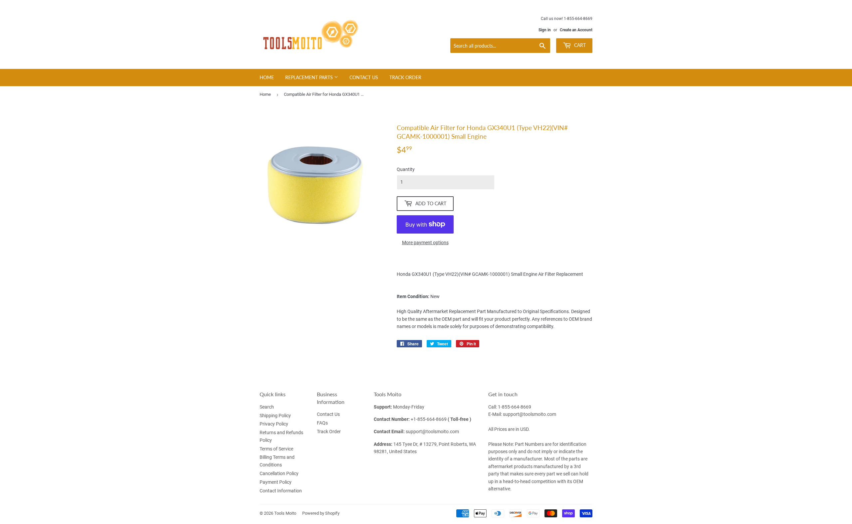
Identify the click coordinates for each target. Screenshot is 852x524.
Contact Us (363, 77)
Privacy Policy (274, 424)
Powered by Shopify (320, 513)
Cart (579, 45)
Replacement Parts (309, 77)
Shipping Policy (275, 415)
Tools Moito (285, 513)
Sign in (544, 30)
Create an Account (576, 30)
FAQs (322, 423)
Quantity (406, 169)
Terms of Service (276, 448)
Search (267, 407)
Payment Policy (276, 482)
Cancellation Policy (279, 473)
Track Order (405, 77)
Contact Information (281, 490)
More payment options (425, 242)
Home (267, 77)
